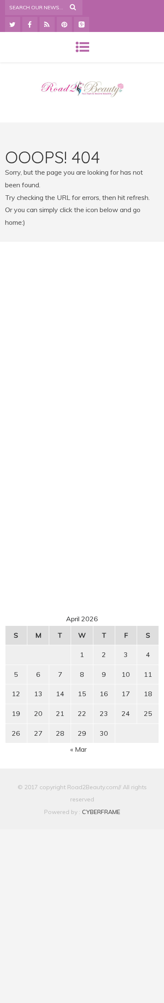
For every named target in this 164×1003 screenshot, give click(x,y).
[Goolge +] (81, 24)
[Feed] (47, 24)
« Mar (78, 749)
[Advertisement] (82, 327)
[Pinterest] (64, 24)
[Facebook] (29, 24)
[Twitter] (12, 24)
